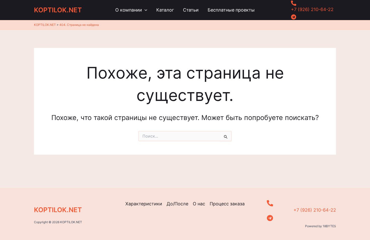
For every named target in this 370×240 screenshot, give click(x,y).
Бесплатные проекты (231, 10)
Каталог (165, 10)
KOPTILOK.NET (58, 10)
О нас (199, 203)
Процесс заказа (227, 203)
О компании (128, 10)
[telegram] (312, 17)
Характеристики (143, 203)
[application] (144, 10)
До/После (177, 203)
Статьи (191, 10)
